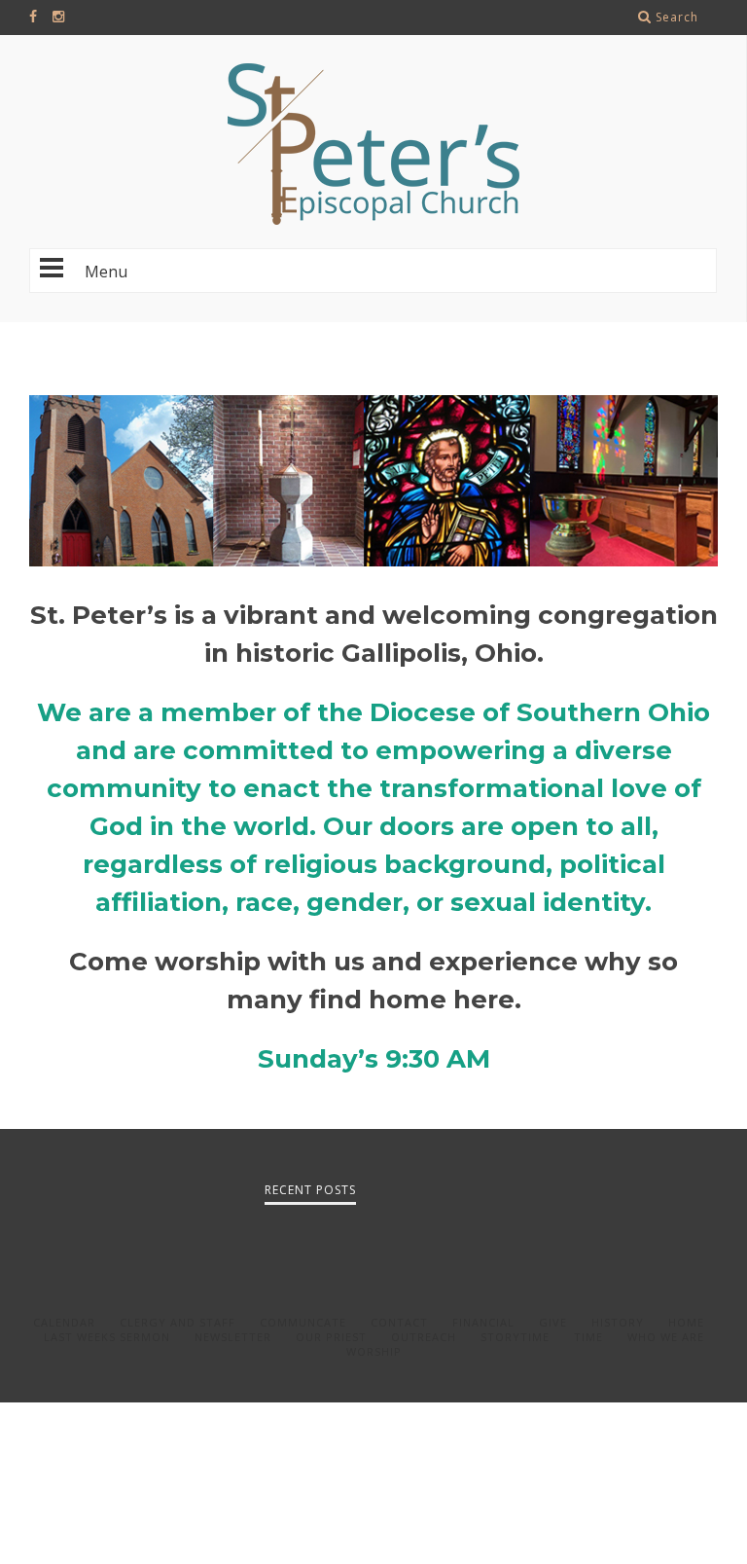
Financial (483, 1322)
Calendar (64, 1322)
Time (588, 1336)
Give (553, 1322)
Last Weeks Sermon (107, 1336)
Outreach (423, 1336)
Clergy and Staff (177, 1322)
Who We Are (665, 1336)
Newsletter (233, 1336)
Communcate (303, 1322)
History (617, 1322)
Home (686, 1322)
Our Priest (331, 1336)
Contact (399, 1322)
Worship (374, 1351)
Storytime (515, 1336)
